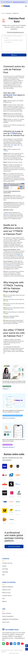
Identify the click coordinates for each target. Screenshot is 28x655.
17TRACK (14, 133)
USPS (8, 145)
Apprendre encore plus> (19, 2)
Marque (4, 601)
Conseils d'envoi (6, 595)
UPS (12, 145)
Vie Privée (5, 569)
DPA (3, 575)
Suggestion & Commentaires (10, 619)
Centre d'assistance (7, 616)
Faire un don (5, 622)
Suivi (3, 598)
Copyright (5, 572)
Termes (4, 566)
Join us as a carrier (14, 546)
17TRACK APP (19, 255)
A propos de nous (7, 563)
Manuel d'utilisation (7, 586)
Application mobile (7, 214)
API (4, 264)
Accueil (3, 13)
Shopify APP (10, 264)
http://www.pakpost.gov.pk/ (16, 32)
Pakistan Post (11, 95)
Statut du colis (6, 589)
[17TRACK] (5, 6)
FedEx (15, 145)
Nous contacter (6, 613)
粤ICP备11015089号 (14, 653)
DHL (19, 145)
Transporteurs (9, 13)
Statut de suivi (6, 592)
